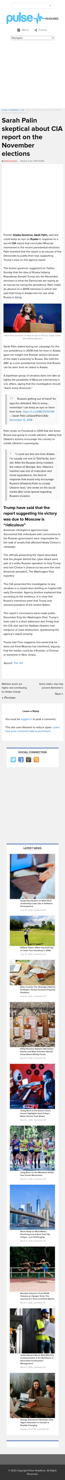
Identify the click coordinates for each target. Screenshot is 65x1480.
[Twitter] (13, 760)
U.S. (22, 110)
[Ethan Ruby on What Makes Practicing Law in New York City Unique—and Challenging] (32, 1207)
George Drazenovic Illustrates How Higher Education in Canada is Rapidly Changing (36, 1423)
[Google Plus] (28, 760)
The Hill (18, 663)
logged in (26, 719)
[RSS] (36, 760)
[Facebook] (21, 760)
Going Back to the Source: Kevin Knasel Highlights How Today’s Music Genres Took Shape (35, 1113)
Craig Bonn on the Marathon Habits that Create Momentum (37, 1174)
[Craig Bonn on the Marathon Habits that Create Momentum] (32, 1148)
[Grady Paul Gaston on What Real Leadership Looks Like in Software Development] (32, 876)
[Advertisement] (32, 74)
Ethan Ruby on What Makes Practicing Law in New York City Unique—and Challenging (35, 1234)
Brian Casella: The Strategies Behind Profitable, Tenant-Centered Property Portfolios (37, 990)
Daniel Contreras (10, 161)
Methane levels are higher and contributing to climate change (14, 688)
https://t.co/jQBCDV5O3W (38, 411)
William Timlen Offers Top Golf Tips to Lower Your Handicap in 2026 (37, 949)
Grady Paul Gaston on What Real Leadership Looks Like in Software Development (36, 903)
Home (4, 110)
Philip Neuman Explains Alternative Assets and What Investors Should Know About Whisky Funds (37, 1052)
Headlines (14, 110)
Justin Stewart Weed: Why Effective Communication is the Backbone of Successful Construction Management (37, 1359)
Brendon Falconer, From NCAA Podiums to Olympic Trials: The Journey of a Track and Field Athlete (37, 1296)
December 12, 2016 (21, 420)
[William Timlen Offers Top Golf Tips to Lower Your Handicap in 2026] (32, 930)
